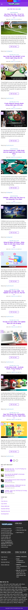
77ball (15, 596)
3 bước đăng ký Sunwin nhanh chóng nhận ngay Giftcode (14, 104)
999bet (5, 592)
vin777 (9, 587)
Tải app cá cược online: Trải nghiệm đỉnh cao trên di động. (14, 322)
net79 (12, 592)
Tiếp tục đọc (14, 46)
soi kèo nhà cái (17, 585)
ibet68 (19, 587)
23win (23, 584)
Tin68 (1, 602)
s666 (7, 584)
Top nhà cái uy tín (14, 54)
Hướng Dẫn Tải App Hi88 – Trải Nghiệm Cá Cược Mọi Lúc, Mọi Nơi (14, 291)
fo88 (19, 601)
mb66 (25, 596)
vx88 (16, 589)
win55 (8, 601)
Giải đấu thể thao (5, 508)
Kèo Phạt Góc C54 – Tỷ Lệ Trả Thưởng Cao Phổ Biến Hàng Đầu (14, 15)
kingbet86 (24, 587)
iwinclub (10, 597)
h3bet (4, 589)
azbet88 (9, 589)
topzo (11, 596)
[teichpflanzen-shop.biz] (14, 4)
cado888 (23, 597)
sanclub (9, 599)
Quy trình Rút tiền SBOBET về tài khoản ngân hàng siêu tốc (14, 57)
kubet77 (18, 594)
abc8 (4, 601)
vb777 (24, 590)
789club (15, 602)
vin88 (10, 584)
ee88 (5, 599)
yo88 (1, 590)
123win (9, 592)
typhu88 (21, 599)
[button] (2, 4)
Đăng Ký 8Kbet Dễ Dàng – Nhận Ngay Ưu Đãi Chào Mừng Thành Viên (14, 244)
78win (1, 596)
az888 (5, 596)
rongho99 (25, 589)
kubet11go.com (4, 587)
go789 (14, 594)
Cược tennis (4, 503)
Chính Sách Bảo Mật (21, 530)
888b (13, 584)
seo (19, 9)
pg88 (16, 584)
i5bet (22, 594)
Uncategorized (14, 12)
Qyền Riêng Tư (20, 532)
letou (13, 587)
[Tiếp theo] (17, 460)
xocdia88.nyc (15, 599)
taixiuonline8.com (7, 590)
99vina (25, 599)
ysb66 (12, 589)
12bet (1, 592)
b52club (16, 601)
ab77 (18, 596)
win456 (19, 597)
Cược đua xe (4, 501)
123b (4, 597)
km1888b (20, 589)
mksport (15, 597)
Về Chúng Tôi (19, 527)
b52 (7, 597)
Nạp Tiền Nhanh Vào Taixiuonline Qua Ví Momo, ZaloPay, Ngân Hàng (14, 415)
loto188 (21, 590)
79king (16, 592)
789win (2, 599)
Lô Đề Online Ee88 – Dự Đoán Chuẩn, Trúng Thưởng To (14, 368)
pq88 (16, 587)
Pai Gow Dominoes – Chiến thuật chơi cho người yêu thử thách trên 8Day (14, 152)
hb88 (8, 596)
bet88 (17, 590)
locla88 (22, 596)
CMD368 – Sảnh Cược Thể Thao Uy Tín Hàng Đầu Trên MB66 (14, 198)
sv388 (4, 584)
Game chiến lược (5, 506)
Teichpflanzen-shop (18, 608)
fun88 (1, 585)
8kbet (1, 601)
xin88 (20, 584)
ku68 (11, 594)
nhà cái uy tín (6, 585)
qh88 (1, 597)
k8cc (1, 584)
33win (4, 602)
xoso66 (11, 601)
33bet (1, 589)
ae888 (25, 594)
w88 (12, 585)
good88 (20, 592)
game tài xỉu (10, 602)
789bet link (20, 602)
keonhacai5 (3, 594)
